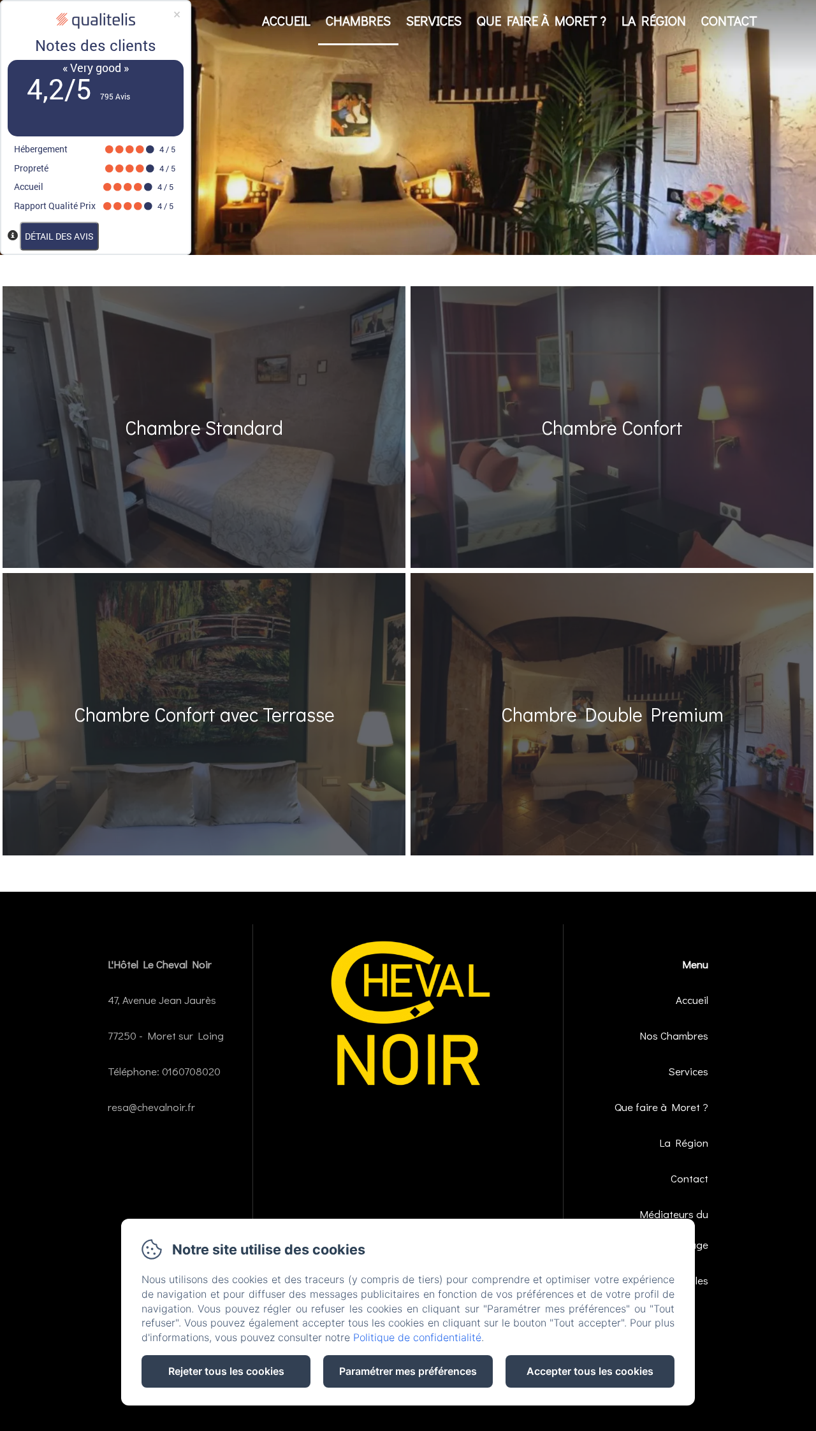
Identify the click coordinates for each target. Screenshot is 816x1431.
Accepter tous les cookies (590, 1371)
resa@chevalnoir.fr (151, 1107)
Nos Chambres (673, 1035)
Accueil (286, 20)
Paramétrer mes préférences (408, 1371)
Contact (729, 20)
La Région (654, 20)
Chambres (358, 20)
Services (434, 20)
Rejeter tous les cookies (226, 1371)
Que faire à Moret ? (541, 20)
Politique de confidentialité (417, 1337)
